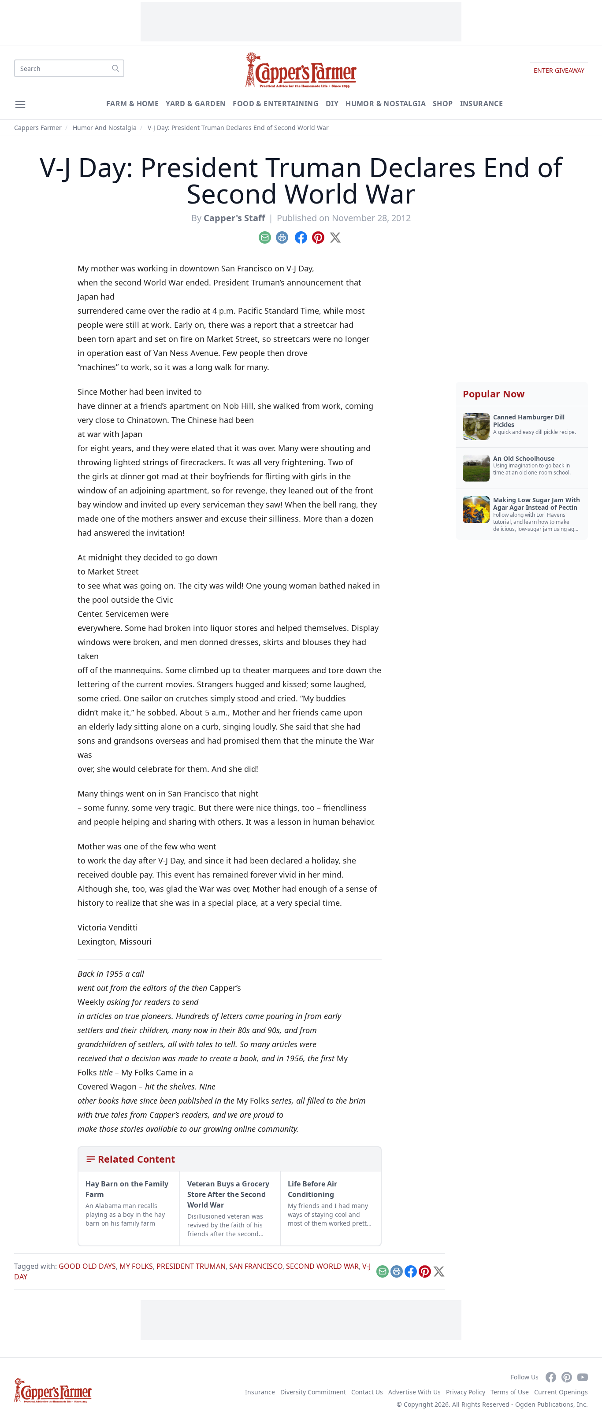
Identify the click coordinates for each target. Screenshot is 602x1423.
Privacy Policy (465, 1392)
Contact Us (367, 1392)
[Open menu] (20, 104)
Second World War (322, 1266)
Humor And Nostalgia (105, 127)
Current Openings (561, 1392)
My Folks (136, 1266)
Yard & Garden (196, 103)
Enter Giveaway (559, 70)
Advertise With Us (414, 1392)
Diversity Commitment (313, 1392)
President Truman (191, 1266)
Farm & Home (132, 103)
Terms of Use (510, 1392)
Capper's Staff (234, 218)
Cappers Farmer (38, 127)
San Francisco (255, 1266)
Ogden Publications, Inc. (551, 1404)
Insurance (481, 103)
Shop (443, 103)
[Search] (115, 68)
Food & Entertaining (276, 103)
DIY (332, 103)
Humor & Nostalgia (386, 103)
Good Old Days (87, 1266)
